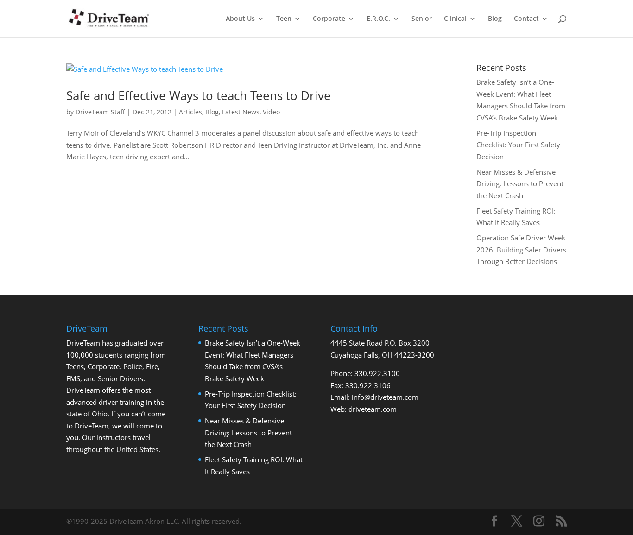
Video (271, 111)
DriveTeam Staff (100, 111)
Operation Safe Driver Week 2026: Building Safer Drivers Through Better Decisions (521, 249)
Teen (283, 19)
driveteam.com (372, 409)
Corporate (329, 19)
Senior (421, 19)
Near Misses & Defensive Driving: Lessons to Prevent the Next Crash (519, 183)
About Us (240, 19)
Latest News (241, 111)
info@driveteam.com (385, 397)
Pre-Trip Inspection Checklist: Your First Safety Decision (518, 144)
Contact (526, 19)
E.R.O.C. (378, 19)
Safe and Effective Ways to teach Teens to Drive (198, 95)
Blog (495, 19)
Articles (190, 111)
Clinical (455, 19)
